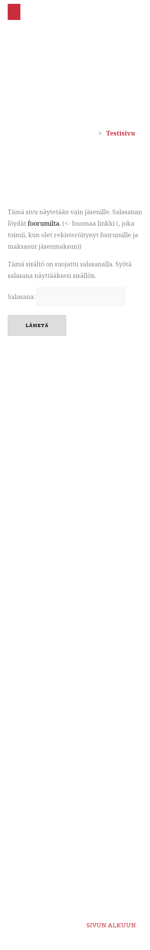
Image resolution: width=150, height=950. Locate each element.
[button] (14, 12)
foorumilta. (44, 223)
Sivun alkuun (111, 925)
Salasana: (22, 296)
